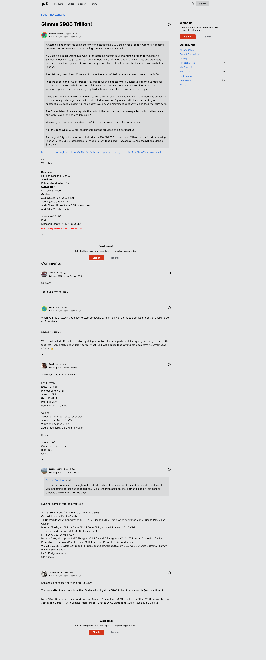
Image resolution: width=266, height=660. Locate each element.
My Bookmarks (202, 62)
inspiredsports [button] (56, 469)
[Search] (193, 3)
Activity (183, 58)
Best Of (183, 84)
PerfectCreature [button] (56, 33)
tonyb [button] (51, 364)
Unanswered (202, 80)
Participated (186, 76)
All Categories (187, 50)
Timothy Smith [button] (55, 572)
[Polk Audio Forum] (45, 3)
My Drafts (202, 71)
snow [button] (51, 307)
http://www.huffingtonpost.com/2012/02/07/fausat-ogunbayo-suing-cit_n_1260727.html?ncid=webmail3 (101, 152)
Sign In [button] (96, 257)
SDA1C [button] (52, 272)
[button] (169, 25)
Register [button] (115, 257)
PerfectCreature (55, 480)
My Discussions (187, 67)
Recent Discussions (189, 54)
